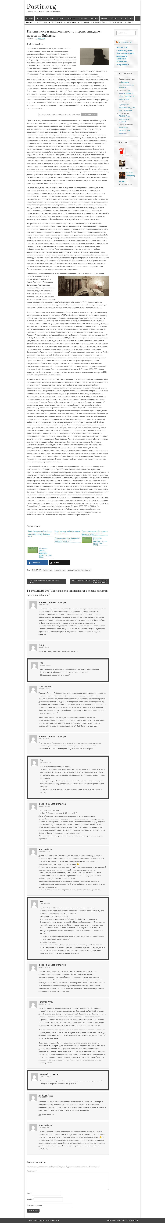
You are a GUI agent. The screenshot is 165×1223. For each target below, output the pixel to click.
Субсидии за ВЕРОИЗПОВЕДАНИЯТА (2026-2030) (127, 107)
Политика (85, 22)
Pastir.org (41, 6)
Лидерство (71, 18)
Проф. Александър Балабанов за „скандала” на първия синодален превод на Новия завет (40, 533)
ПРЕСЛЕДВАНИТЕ (125, 42)
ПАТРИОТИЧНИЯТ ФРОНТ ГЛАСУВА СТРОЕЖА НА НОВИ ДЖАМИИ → (90, 581)
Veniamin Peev (46, 686)
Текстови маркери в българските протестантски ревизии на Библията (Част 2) (95, 532)
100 (131, 18)
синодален (86, 570)
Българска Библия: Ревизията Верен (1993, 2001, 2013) (100, 541)
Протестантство (116, 22)
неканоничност (60, 570)
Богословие (42, 22)
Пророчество (98, 22)
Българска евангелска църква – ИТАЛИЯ (127, 85)
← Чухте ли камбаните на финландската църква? (44, 581)
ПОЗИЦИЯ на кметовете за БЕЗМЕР (124, 119)
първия (77, 570)
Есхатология (57, 22)
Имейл (30, 1199)
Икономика (71, 22)
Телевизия (39, 18)
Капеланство (83, 18)
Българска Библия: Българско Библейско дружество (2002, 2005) (46, 553)
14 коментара (40, 38)
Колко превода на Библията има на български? (67, 532)
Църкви (123, 18)
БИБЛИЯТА (36, 570)
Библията (29, 18)
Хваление (50, 18)
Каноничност (47, 570)
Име (29, 1194)
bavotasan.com (133, 1220)
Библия (29, 22)
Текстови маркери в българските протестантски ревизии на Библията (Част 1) (67, 539)
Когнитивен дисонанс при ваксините (124, 130)
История (114, 18)
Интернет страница (34, 1205)
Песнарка (94, 18)
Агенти (130, 22)
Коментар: (31, 1171)
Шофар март (122, 64)
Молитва (104, 18)
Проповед (60, 18)
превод (70, 570)
